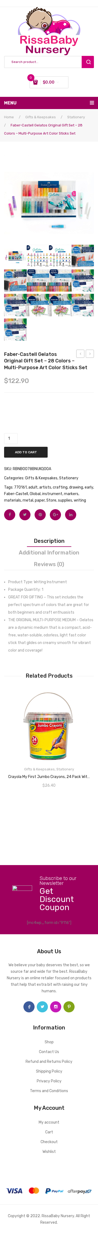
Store (51, 500)
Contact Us (49, 1052)
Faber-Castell (16, 494)
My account (49, 1122)
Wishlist (49, 1151)
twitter (42, 1006)
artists (45, 487)
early (89, 487)
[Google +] (55, 514)
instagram (55, 1006)
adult (33, 487)
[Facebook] (9, 514)
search (88, 62)
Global (35, 494)
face (29, 1006)
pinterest (69, 1006)
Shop (49, 1042)
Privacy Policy (49, 1081)
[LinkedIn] (70, 514)
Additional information (49, 552)
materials (12, 500)
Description (49, 541)
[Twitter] (24, 514)
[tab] (49, 541)
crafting (60, 487)
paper (40, 500)
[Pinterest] (40, 514)
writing (80, 500)
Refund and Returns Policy (49, 1061)
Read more (49, 775)
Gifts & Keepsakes (40, 117)
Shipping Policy (49, 1071)
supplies (65, 500)
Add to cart (26, 452)
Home (9, 117)
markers (71, 494)
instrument (52, 494)
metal (28, 500)
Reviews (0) (49, 564)
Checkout (49, 1142)
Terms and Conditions (49, 1091)
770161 (20, 487)
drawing (76, 487)
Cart (49, 1132)
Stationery (76, 117)
